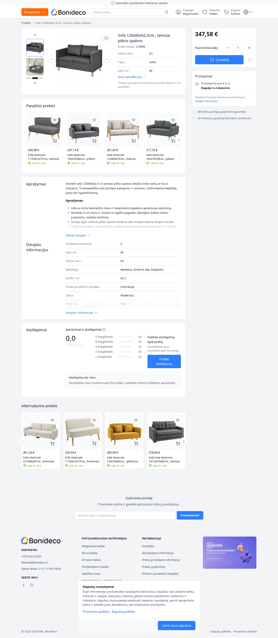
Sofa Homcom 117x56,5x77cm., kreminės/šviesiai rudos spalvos (82, 459)
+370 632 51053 (31, 556)
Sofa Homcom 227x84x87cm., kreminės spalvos (38, 459)
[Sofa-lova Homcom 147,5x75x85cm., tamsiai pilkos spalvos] (166, 432)
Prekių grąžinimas (153, 567)
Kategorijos (32, 12)
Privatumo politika (96, 611)
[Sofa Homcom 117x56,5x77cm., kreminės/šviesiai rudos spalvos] (82, 432)
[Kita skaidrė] (179, 140)
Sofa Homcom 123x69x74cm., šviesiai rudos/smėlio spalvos (121, 157)
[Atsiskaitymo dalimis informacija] (229, 553)
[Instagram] (31, 585)
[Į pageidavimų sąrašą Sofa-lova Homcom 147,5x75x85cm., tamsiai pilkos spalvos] (178, 420)
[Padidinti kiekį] (249, 48)
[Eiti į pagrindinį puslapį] (68, 12)
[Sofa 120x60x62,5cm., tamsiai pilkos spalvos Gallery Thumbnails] (35, 59)
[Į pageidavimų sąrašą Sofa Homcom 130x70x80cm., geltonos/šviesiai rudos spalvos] (136, 420)
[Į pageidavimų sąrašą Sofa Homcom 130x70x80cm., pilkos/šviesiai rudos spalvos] (94, 120)
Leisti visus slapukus (176, 625)
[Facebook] (23, 585)
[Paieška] (167, 12)
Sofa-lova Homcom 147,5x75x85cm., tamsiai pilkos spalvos (164, 459)
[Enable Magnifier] (106, 38)
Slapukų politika (123, 611)
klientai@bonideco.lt (34, 562)
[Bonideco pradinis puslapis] (41, 540)
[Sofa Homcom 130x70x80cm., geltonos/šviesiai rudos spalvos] (124, 432)
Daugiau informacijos (206, 101)
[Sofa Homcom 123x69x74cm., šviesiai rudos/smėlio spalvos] (123, 130)
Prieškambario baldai (95, 567)
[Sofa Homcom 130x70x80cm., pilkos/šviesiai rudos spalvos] (83, 130)
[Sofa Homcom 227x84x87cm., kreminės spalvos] (40, 432)
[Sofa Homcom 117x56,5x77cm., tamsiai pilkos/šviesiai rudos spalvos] (44, 130)
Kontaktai (148, 546)
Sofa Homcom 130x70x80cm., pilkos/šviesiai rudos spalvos (81, 157)
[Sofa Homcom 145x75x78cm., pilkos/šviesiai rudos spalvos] (162, 130)
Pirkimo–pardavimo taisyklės (160, 573)
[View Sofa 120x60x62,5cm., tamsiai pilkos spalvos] (35, 47)
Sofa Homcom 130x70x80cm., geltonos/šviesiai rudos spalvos (122, 459)
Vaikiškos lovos (91, 573)
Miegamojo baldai (93, 546)
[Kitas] (106, 59)
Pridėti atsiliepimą (164, 361)
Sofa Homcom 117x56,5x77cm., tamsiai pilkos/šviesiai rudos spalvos (43, 157)
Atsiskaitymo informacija (157, 553)
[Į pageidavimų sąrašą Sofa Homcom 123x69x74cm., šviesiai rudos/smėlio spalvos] (133, 120)
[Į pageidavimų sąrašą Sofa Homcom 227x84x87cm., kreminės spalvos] (52, 420)
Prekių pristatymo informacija (161, 560)
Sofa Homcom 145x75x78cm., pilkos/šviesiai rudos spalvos (160, 157)
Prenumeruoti (190, 515)
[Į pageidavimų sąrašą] (250, 60)
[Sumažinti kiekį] (228, 47)
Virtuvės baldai (91, 560)
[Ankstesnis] (51, 59)
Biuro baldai (89, 553)
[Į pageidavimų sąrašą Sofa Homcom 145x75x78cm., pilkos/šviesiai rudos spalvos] (173, 120)
